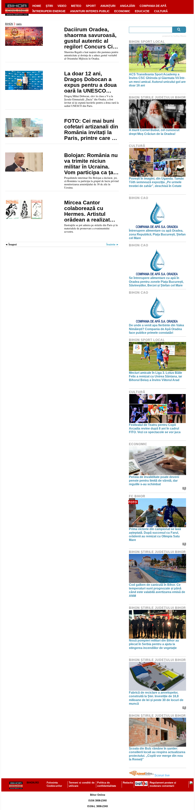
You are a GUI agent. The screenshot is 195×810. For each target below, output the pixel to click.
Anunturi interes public (90, 11)
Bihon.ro (33, 782)
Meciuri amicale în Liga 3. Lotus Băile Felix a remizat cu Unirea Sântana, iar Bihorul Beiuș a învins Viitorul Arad (155, 376)
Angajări (127, 5)
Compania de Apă (153, 5)
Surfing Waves (179, 36)
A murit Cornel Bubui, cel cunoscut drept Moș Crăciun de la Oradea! (154, 131)
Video (62, 5)
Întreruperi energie (49, 11)
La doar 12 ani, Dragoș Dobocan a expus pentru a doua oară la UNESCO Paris (90, 82)
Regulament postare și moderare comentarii (163, 784)
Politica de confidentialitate (106, 784)
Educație (142, 11)
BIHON (9, 24)
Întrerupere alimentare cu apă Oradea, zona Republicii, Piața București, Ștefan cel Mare (157, 234)
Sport (91, 5)
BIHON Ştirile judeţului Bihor (157, 97)
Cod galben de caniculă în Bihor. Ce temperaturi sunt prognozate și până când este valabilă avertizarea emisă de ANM (157, 590)
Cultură (161, 11)
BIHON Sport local (147, 41)
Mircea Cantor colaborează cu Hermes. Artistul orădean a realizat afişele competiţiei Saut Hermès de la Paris (87, 211)
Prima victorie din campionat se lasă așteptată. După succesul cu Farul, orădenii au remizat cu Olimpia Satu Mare (155, 534)
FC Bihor (137, 496)
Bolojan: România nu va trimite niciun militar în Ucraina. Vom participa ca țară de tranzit (91, 163)
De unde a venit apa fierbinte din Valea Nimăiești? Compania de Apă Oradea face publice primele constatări (156, 329)
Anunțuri (107, 5)
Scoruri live (162, 775)
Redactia (128, 782)
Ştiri (49, 5)
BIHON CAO (138, 198)
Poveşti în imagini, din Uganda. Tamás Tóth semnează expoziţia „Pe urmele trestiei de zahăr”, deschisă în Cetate (156, 182)
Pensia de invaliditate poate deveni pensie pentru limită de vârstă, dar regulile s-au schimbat (154, 480)
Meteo (76, 5)
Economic (122, 11)
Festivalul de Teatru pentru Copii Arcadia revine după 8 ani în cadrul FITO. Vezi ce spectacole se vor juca (155, 428)
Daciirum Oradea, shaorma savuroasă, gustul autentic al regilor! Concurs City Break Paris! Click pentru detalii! (90, 38)
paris (19, 24)
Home (36, 5)
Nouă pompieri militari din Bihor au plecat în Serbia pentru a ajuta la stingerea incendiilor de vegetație (154, 644)
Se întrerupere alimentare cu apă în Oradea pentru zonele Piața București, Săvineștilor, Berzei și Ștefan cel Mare (156, 281)
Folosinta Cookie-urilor (54, 784)
